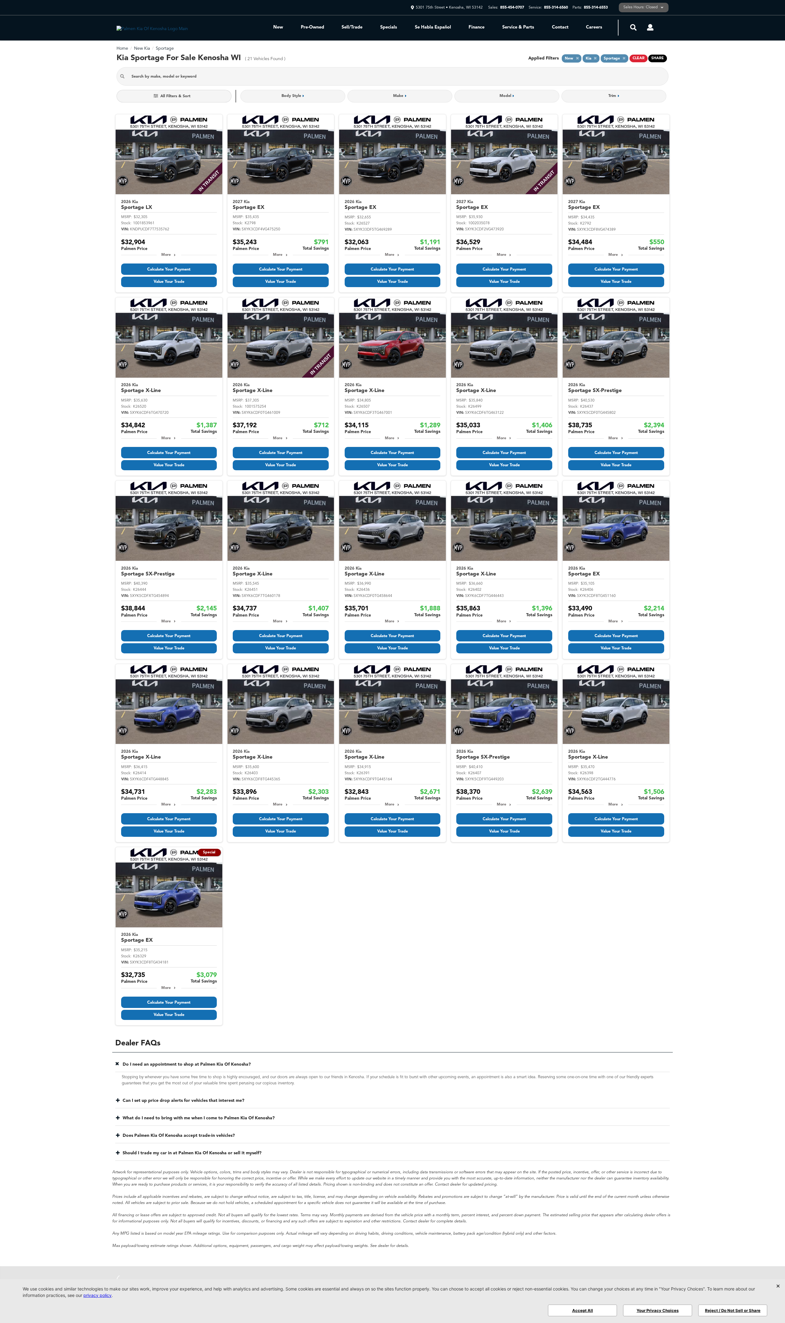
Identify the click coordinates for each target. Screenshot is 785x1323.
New (278, 27)
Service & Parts (518, 27)
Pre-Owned (312, 27)
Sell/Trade (352, 27)
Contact (560, 27)
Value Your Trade (169, 282)
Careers (594, 27)
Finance (476, 27)
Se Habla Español (433, 27)
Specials (388, 27)
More (166, 255)
